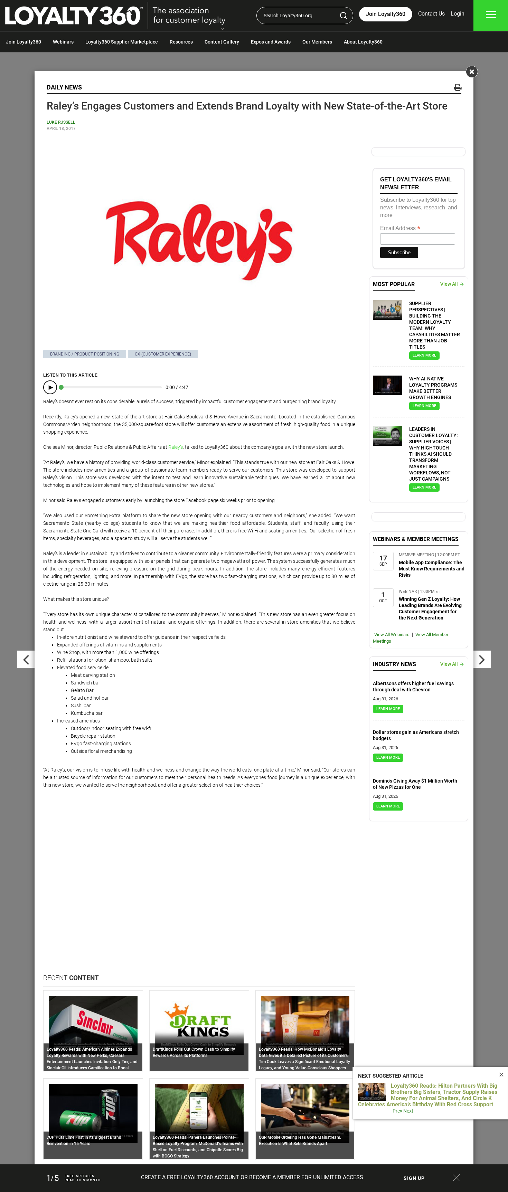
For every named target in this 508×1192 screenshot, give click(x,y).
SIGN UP (414, 1178)
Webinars (63, 42)
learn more (424, 355)
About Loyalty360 (363, 42)
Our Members (317, 42)
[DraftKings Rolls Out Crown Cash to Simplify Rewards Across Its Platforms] (199, 1025)
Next (408, 1111)
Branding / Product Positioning (84, 354)
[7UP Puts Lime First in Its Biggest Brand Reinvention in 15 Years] (93, 1113)
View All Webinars (392, 634)
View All (449, 284)
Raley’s (175, 447)
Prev (397, 1111)
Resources (181, 42)
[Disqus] (199, 885)
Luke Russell (61, 122)
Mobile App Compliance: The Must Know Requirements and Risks (431, 569)
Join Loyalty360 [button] (385, 14)
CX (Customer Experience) (163, 354)
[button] (222, 29)
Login (457, 13)
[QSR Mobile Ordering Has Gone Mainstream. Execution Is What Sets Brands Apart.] (305, 1113)
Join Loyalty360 (23, 42)
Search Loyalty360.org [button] (288, 15)
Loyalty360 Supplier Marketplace (121, 42)
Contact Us (431, 13)
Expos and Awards (271, 42)
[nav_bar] (491, 16)
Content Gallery (222, 42)
